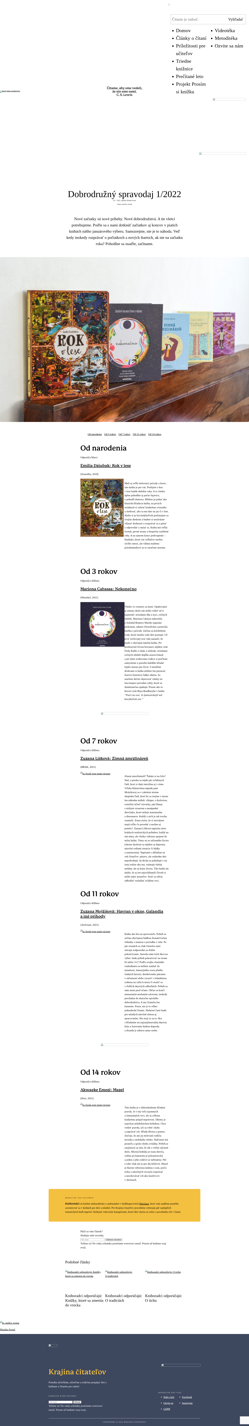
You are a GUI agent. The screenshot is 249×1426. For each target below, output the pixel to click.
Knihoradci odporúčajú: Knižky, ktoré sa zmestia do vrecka (84, 1300)
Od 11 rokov (139, 434)
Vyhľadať (235, 19)
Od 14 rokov (154, 434)
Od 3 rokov (110, 434)
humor (119, 204)
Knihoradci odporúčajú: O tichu (163, 1298)
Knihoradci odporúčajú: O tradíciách (123, 1298)
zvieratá (129, 204)
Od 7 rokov (124, 434)
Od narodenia (95, 434)
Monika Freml (131, 200)
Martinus (144, 1203)
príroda (124, 204)
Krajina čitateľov (77, 1372)
